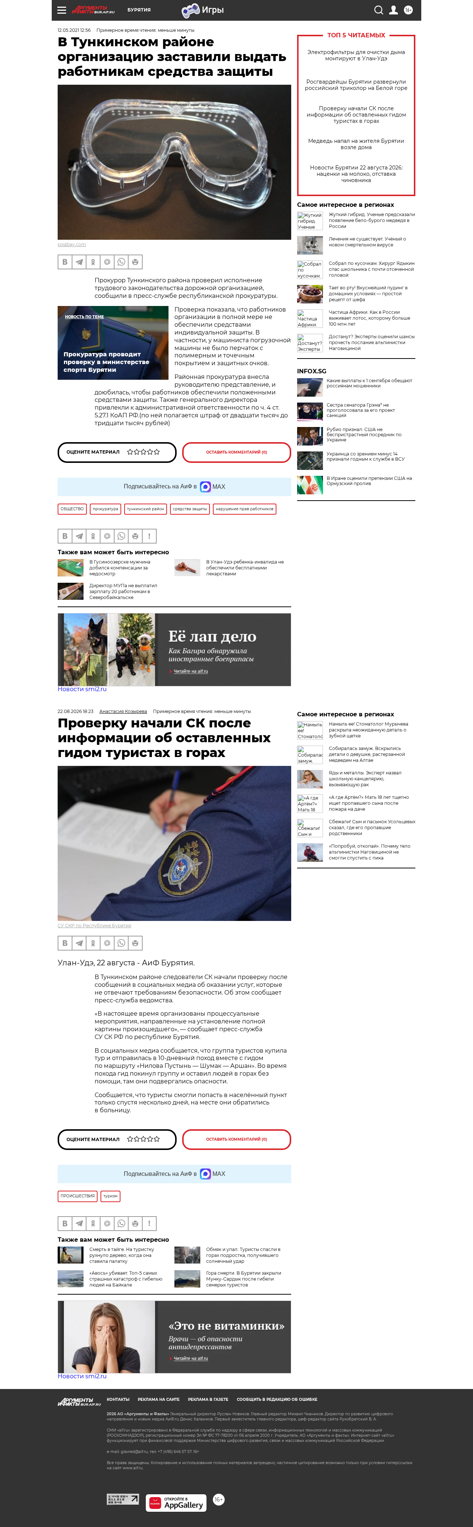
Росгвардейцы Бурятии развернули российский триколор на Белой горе (356, 85)
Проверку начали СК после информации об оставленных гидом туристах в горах (356, 114)
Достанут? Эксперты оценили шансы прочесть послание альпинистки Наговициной (372, 342)
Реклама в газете (208, 1399)
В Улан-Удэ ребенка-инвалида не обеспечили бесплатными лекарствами (245, 567)
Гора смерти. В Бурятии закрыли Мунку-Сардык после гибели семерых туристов (243, 1279)
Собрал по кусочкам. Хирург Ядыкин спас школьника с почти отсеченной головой (372, 269)
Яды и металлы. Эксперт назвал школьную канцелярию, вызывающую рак (365, 778)
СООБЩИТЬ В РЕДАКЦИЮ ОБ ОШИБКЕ (277, 1399)
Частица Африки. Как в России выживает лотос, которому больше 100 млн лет (369, 318)
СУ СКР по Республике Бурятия (94, 925)
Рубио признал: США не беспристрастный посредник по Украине (364, 435)
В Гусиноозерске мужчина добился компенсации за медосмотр (119, 567)
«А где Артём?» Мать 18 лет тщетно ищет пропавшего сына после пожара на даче (369, 803)
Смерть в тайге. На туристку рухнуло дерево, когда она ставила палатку (121, 1255)
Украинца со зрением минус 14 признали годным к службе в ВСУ (366, 456)
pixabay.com (72, 244)
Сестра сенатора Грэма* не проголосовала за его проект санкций (361, 410)
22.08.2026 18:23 (75, 711)
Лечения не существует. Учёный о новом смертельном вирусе (367, 242)
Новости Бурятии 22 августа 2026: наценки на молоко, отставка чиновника (356, 174)
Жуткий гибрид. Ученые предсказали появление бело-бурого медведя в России (372, 220)
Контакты (118, 1399)
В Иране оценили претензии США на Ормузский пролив (369, 481)
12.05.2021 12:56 (74, 30)
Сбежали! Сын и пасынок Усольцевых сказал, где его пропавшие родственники (372, 827)
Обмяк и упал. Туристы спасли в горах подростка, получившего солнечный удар (243, 1255)
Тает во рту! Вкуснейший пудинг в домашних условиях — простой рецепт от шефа (368, 293)
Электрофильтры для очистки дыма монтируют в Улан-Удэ (356, 55)
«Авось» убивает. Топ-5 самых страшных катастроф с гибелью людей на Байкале (125, 1279)
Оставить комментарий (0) (236, 452)
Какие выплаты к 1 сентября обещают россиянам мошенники (369, 383)
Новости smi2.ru (82, 689)
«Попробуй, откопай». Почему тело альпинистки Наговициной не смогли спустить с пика (370, 852)
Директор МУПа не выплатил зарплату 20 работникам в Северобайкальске (123, 591)
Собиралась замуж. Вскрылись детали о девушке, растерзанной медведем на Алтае (367, 754)
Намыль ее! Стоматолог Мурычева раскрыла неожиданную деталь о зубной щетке (368, 730)
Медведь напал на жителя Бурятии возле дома (356, 144)
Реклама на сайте (159, 1399)
